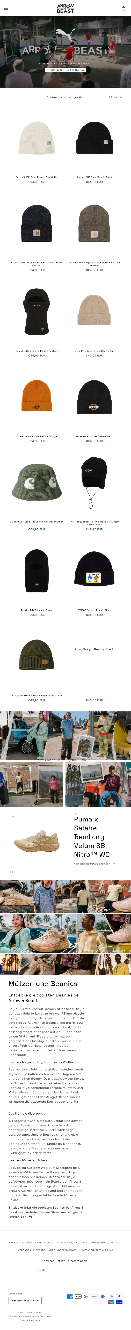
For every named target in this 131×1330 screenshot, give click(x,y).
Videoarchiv (65, 1242)
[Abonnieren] (92, 1270)
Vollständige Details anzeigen (92, 863)
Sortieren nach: (56, 97)
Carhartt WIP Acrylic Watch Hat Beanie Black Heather (36, 264)
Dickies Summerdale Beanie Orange (36, 436)
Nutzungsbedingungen (63, 1250)
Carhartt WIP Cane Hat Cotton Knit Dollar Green (36, 521)
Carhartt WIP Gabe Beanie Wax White (36, 177)
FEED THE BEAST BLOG (40, 1242)
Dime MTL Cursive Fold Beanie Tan (94, 351)
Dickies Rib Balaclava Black (36, 610)
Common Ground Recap (64, 70)
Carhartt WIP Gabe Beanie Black (94, 177)
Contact (81, 1242)
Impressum (97, 1242)
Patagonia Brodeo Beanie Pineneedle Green (37, 695)
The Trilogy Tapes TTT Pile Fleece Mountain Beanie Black (94, 523)
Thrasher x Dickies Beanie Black (94, 436)
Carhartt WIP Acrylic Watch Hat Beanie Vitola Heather (94, 264)
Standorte (16, 1242)
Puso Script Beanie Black (94, 649)
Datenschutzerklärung (97, 1250)
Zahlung (113, 1242)
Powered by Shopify (30, 1320)
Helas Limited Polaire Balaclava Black (37, 351)
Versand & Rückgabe (31, 1250)
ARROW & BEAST (34, 1312)
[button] (6, 8)
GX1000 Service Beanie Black (94, 610)
